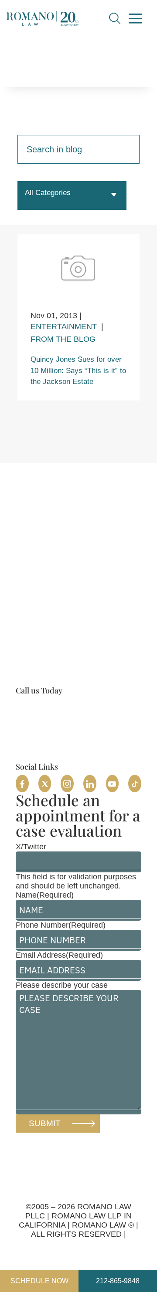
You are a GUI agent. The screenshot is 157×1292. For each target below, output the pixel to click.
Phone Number (61, 925)
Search (114, 18)
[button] (22, 783)
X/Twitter (31, 846)
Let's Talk (134, 1151)
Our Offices (52, 728)
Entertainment (64, 326)
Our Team (48, 745)
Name (45, 895)
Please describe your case (62, 985)
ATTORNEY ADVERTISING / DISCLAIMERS (79, 1248)
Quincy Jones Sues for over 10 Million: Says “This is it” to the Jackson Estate (78, 370)
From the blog (63, 339)
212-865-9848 (118, 1281)
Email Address (59, 955)
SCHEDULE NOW (39, 1281)
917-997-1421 (46, 707)
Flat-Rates (34, 758)
